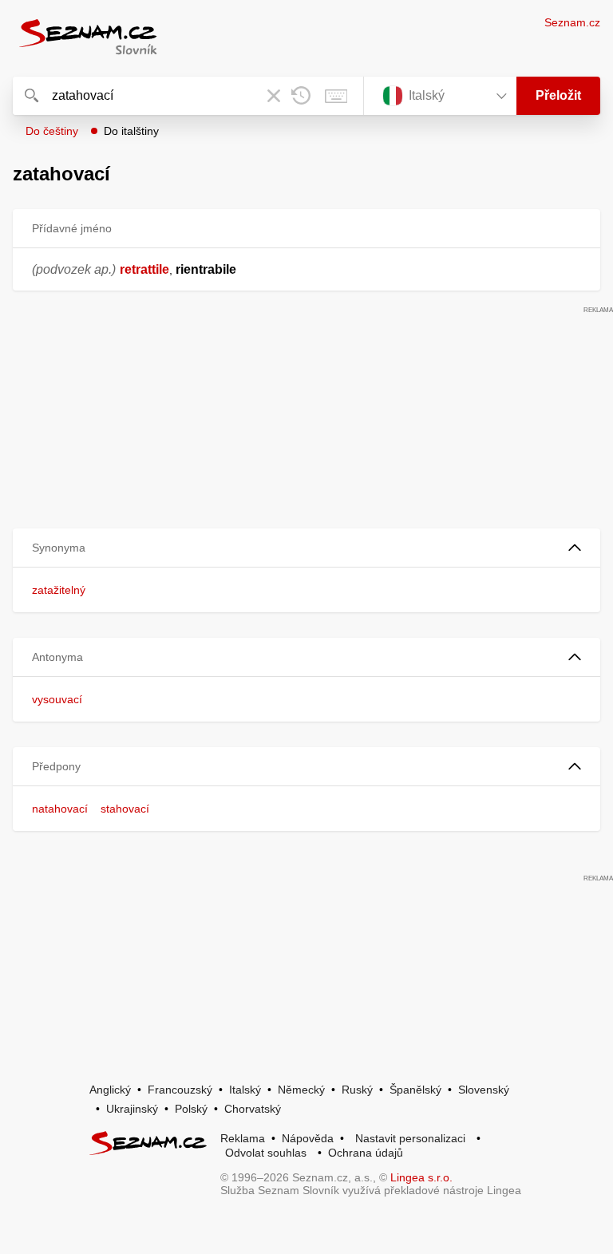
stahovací (125, 808)
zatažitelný (58, 589)
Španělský (415, 1089)
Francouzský (180, 1089)
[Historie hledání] (300, 96)
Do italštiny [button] (131, 131)
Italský (245, 1089)
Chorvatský (252, 1108)
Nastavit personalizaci (410, 1138)
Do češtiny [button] (52, 131)
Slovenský (483, 1089)
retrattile (144, 269)
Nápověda (308, 1138)
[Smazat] (273, 96)
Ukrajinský (132, 1108)
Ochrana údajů (365, 1152)
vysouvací (57, 699)
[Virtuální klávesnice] (336, 96)
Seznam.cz (572, 22)
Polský (191, 1108)
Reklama (242, 1138)
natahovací (60, 808)
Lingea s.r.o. (421, 1177)
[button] (306, 548)
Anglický (110, 1089)
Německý (301, 1089)
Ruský (357, 1089)
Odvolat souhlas (265, 1152)
